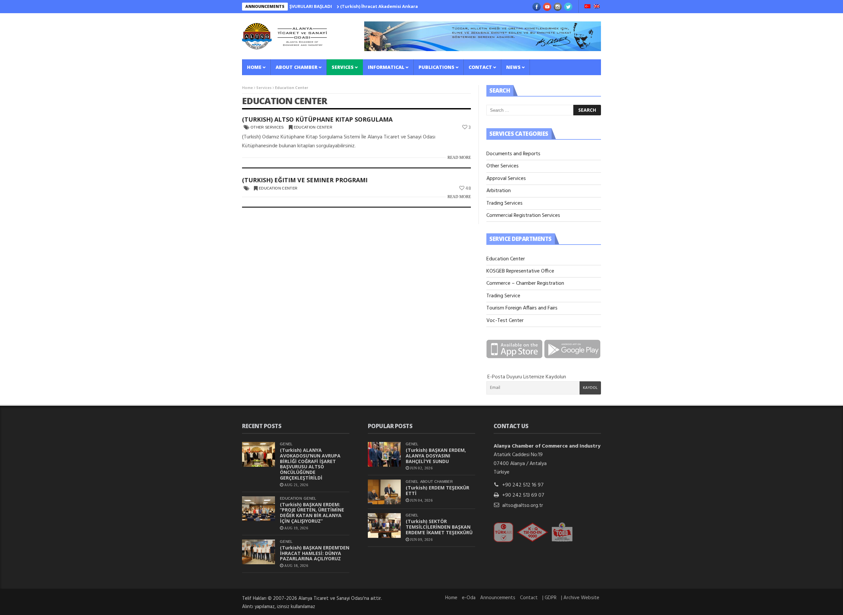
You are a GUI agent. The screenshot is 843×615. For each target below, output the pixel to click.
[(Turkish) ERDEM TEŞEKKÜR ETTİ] (384, 492)
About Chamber (296, 67)
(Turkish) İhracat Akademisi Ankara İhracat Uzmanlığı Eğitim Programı (400, 6)
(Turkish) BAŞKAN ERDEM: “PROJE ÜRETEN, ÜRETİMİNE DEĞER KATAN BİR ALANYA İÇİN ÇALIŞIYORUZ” (312, 512)
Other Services (267, 127)
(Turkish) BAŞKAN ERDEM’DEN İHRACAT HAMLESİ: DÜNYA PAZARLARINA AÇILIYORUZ (314, 553)
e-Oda (469, 598)
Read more (459, 157)
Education (291, 498)
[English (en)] (597, 7)
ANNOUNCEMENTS (265, 6)
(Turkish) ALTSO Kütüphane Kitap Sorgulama (317, 119)
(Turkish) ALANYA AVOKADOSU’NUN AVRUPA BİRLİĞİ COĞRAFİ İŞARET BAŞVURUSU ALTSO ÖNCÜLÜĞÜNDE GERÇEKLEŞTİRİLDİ (310, 464)
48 (468, 188)
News (513, 67)
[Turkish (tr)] (587, 7)
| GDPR (549, 598)
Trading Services (504, 203)
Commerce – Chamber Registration (525, 283)
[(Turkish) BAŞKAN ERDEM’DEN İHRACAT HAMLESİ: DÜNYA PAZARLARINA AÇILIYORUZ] (258, 552)
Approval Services (506, 178)
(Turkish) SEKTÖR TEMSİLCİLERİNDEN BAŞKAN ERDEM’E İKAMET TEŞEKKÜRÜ (439, 527)
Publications (436, 67)
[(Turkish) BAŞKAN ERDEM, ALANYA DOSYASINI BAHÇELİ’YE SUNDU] (384, 454)
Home (254, 67)
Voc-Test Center (505, 320)
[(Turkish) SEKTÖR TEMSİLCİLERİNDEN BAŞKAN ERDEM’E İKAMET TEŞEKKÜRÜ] (384, 525)
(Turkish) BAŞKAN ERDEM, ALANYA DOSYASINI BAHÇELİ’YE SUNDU (436, 455)
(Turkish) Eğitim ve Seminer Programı (304, 180)
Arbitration (498, 191)
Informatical (386, 67)
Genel (286, 444)
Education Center (313, 127)
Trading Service (503, 296)
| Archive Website (580, 598)
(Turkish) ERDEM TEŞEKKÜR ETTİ (437, 490)
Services (343, 67)
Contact (480, 67)
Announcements (497, 598)
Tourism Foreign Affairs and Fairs (521, 308)
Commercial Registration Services (523, 215)
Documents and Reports (513, 154)
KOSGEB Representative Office (520, 271)
